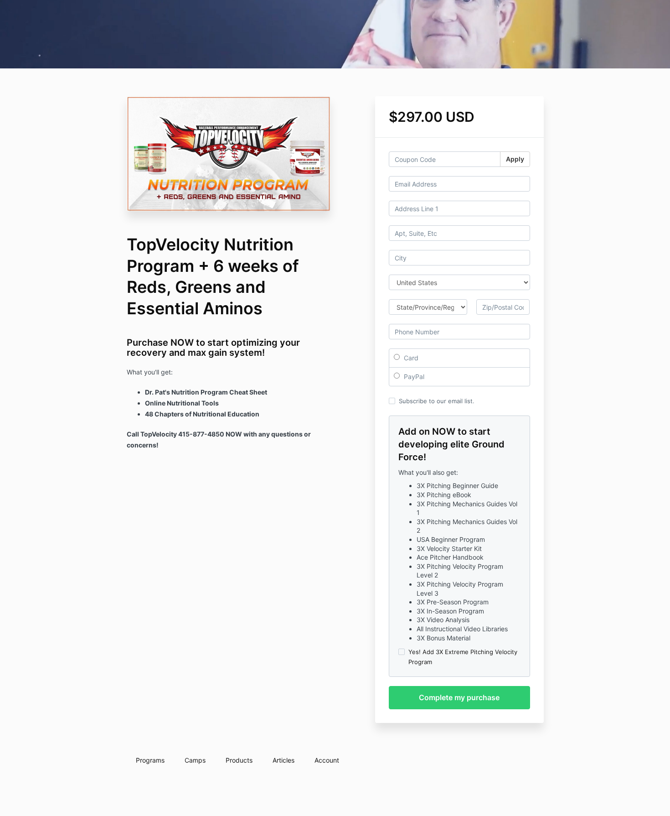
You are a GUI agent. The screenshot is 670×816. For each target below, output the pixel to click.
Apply (515, 159)
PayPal (413, 376)
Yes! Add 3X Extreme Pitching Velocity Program (462, 656)
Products (239, 760)
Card (410, 358)
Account (326, 760)
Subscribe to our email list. (436, 401)
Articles (283, 760)
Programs (150, 760)
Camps (195, 760)
